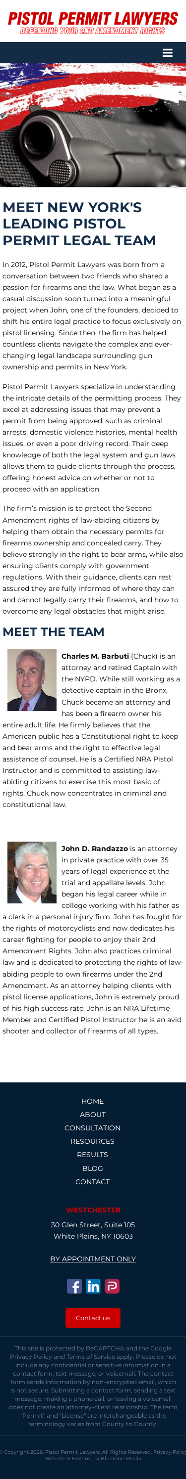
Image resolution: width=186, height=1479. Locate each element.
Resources (92, 1141)
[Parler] (112, 1286)
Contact (92, 1181)
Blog (92, 1168)
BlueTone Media (121, 1458)
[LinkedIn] (93, 1286)
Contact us (93, 1318)
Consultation (92, 1127)
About (93, 1114)
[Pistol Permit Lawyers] (93, 23)
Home (92, 1101)
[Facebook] (74, 1286)
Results (92, 1154)
